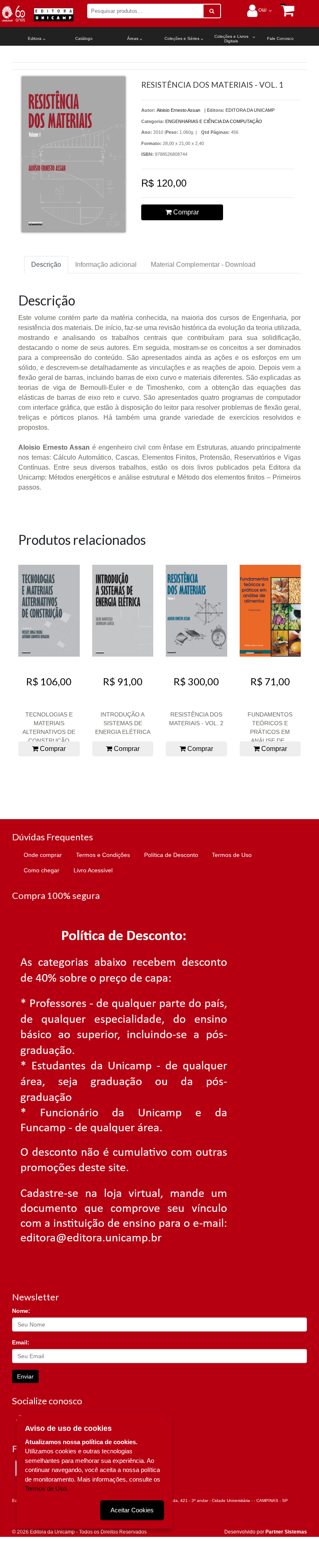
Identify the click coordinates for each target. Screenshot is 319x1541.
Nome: (21, 1310)
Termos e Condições (103, 855)
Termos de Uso (232, 855)
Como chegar (41, 870)
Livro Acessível (93, 870)
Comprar (185, 212)
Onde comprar (43, 855)
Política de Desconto (171, 855)
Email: (20, 1342)
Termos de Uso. (46, 1488)
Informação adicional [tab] (106, 264)
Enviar (25, 1376)
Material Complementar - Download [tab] (203, 264)
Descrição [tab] (46, 264)
